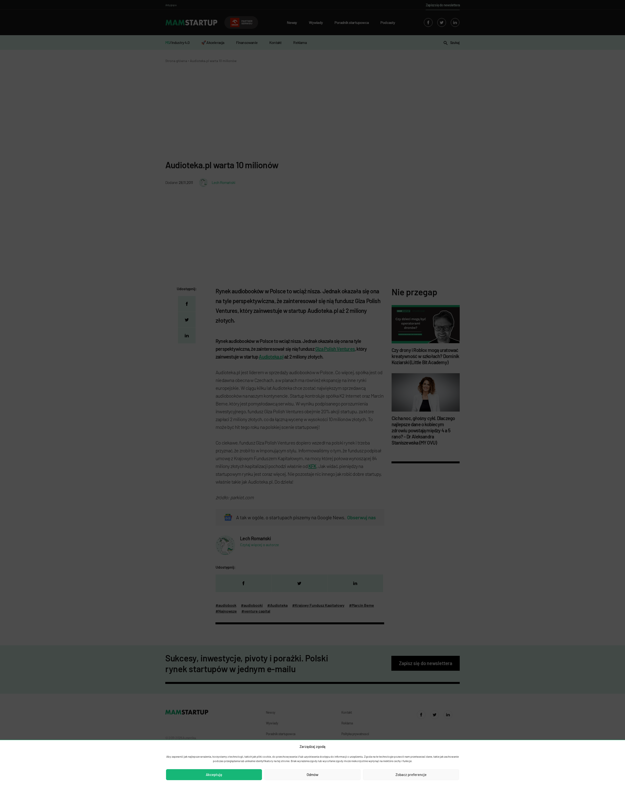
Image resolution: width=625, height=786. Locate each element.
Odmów (312, 774)
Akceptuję (214, 774)
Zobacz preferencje (411, 774)
